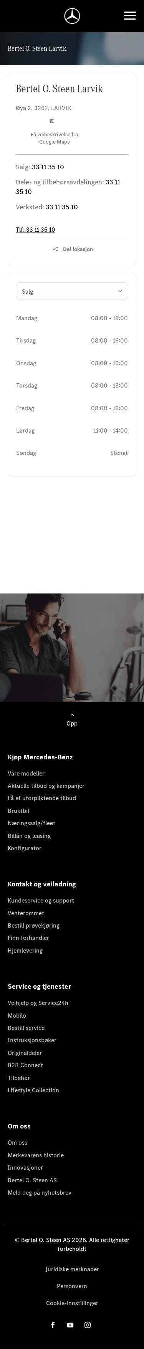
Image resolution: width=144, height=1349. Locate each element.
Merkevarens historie (36, 1155)
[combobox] (72, 291)
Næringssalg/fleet (31, 823)
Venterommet (26, 913)
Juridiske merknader (72, 1269)
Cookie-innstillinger (72, 1303)
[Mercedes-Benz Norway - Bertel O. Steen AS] (72, 16)
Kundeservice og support (41, 900)
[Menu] (130, 16)
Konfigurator (24, 848)
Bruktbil (18, 811)
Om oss (17, 1142)
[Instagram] (87, 1325)
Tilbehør (19, 1078)
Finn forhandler (28, 938)
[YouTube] (70, 1325)
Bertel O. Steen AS (32, 1180)
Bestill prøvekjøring (34, 925)
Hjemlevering (25, 950)
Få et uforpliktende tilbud (42, 798)
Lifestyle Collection (33, 1090)
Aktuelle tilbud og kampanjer (46, 786)
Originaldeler (25, 1053)
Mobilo (17, 1015)
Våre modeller (26, 773)
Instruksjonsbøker (32, 1040)
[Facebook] (53, 1325)
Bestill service (26, 1028)
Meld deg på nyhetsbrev (39, 1193)
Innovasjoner (25, 1167)
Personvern (72, 1286)
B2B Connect (25, 1065)
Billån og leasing (29, 836)
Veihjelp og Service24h (38, 1003)
